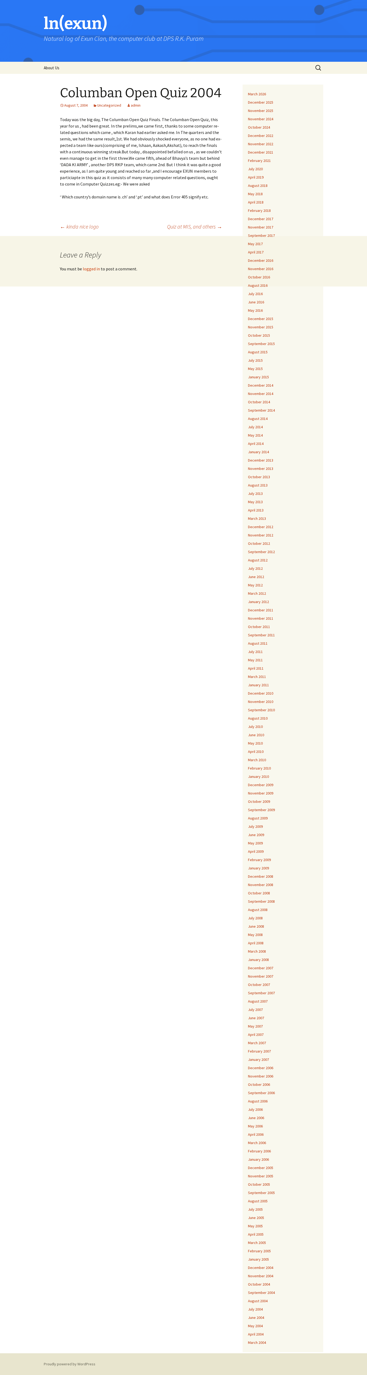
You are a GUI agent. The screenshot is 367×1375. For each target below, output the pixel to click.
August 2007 (258, 1001)
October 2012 (259, 543)
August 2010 (258, 718)
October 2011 (259, 626)
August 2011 (258, 643)
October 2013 (259, 476)
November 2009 (260, 793)
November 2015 (260, 327)
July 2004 (255, 1309)
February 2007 (259, 1051)
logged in (91, 268)
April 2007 (256, 1034)
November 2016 (260, 268)
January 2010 (258, 776)
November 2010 (260, 701)
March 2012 (257, 593)
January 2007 (258, 1059)
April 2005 (256, 1234)
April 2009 (256, 851)
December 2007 (260, 968)
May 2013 (255, 501)
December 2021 (260, 152)
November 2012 (260, 535)
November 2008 (260, 884)
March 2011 (257, 676)
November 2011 (260, 618)
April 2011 (256, 668)
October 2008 (259, 893)
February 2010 (259, 768)
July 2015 (255, 360)
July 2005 (255, 1209)
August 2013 (258, 485)
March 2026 (257, 94)
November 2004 (260, 1276)
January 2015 (258, 377)
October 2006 (259, 1084)
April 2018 (256, 202)
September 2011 (261, 635)
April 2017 (256, 252)
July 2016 (255, 293)
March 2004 (257, 1342)
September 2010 (261, 710)
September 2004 (261, 1292)
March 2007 (257, 1042)
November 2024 (260, 119)
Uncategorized (109, 105)
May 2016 (255, 310)
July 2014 (255, 427)
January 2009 (258, 868)
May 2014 (255, 435)
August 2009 (258, 818)
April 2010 (256, 751)
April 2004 (256, 1334)
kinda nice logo (79, 226)
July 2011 (255, 651)
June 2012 (256, 576)
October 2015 (259, 335)
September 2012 (261, 551)
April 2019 (256, 177)
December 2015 (260, 318)
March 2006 (257, 1142)
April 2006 (256, 1134)
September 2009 (261, 809)
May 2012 (255, 585)
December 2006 (260, 1067)
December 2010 (260, 693)
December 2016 (260, 260)
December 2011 (260, 610)
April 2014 (256, 443)
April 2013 (256, 510)
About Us (51, 67)
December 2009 (260, 784)
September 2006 (261, 1092)
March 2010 (257, 759)
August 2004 (258, 1300)
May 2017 (255, 243)
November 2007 (260, 976)
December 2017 (260, 218)
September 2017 (261, 235)
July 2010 (255, 726)
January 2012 (258, 601)
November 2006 (260, 1076)
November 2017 (260, 227)
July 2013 (255, 493)
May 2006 (255, 1126)
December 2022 (260, 135)
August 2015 (258, 352)
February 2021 (259, 160)
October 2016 (259, 277)
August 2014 (258, 418)
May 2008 (255, 934)
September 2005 (261, 1192)
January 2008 (258, 959)
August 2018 (258, 185)
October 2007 (259, 984)
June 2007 (256, 1017)
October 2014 (259, 402)
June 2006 (256, 1117)
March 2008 (257, 951)
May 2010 (255, 743)
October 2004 (259, 1284)
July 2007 (255, 1009)
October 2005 (259, 1184)
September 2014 (261, 410)
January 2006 (258, 1159)
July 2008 (255, 918)
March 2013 (257, 518)
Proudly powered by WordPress (69, 1364)
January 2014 (258, 451)
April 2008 (256, 943)
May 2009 (255, 843)
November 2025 (260, 110)
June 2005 (256, 1217)
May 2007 (255, 1026)
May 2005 (255, 1226)
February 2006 (259, 1151)
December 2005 (260, 1167)
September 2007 (261, 993)
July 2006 (255, 1109)
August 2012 (258, 560)
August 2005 (258, 1201)
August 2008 (258, 909)
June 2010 (256, 734)
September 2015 (261, 343)
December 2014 (260, 385)
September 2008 (261, 901)
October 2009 (259, 801)
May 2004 (255, 1325)
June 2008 (256, 926)
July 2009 (255, 826)
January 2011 (258, 685)
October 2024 (259, 127)
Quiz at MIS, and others (194, 226)
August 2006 (258, 1101)
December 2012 (260, 526)
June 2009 (256, 834)
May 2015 (255, 368)
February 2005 (259, 1251)
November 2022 (260, 144)
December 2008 (260, 876)
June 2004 (256, 1317)
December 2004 (260, 1267)
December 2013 (260, 460)
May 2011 (255, 660)
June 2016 (256, 302)
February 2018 (259, 210)
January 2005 (258, 1259)
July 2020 (255, 168)
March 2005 (257, 1242)
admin (136, 105)
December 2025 (260, 102)
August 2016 (258, 285)
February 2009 (259, 859)
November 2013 (260, 468)
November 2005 (260, 1176)
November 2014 (260, 393)
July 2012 (255, 568)
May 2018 (255, 193)
